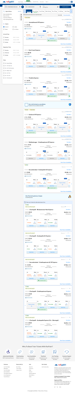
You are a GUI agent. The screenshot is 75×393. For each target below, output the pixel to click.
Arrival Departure (7, 375)
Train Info (42, 1)
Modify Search (65, 6)
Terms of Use (41, 390)
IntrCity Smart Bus (45, 366)
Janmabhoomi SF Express (34, 22)
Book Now (31, 38)
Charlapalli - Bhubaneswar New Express (39, 209)
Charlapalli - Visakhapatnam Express (38, 291)
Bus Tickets (18, 366)
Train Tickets (20, 1)
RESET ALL (19, 11)
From (5, 5)
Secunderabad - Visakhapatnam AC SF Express (41, 262)
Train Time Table (7, 370)
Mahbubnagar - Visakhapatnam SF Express (39, 142)
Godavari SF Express (32, 114)
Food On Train (35, 1)
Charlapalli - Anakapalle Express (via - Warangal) (41, 320)
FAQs (30, 370)
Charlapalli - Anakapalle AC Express (38, 236)
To (25, 5)
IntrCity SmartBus (27, 1)
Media (30, 376)
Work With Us (31, 375)
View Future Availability (66, 43)
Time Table (69, 22)
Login (69, 1)
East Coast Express (32, 50)
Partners (30, 371)
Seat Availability (7, 371)
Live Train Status (7, 366)
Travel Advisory (7, 376)
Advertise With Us (32, 373)
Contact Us (31, 368)
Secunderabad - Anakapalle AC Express (38, 169)
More (47, 1)
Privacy (45, 390)
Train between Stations (8, 373)
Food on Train (19, 370)
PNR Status (6, 368)
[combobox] (12, 7)
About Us (31, 366)
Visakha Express (31, 78)
